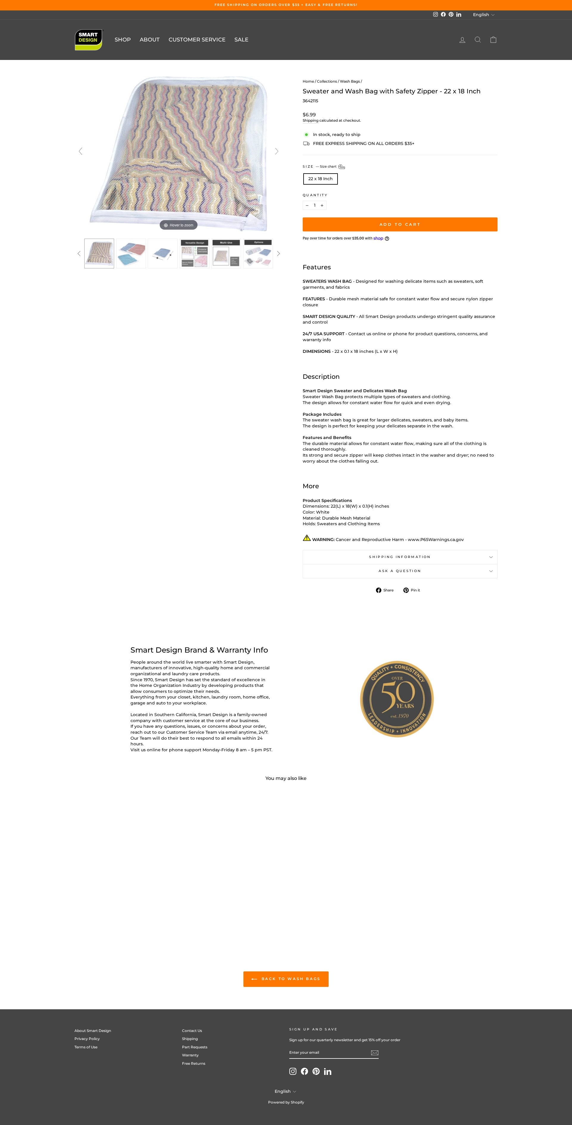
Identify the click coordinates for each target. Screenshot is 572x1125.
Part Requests (194, 1047)
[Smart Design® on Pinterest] (316, 1071)
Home (308, 81)
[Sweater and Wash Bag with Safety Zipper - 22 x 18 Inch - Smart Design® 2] (131, 253)
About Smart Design (92, 1030)
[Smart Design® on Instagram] (292, 1071)
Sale (241, 39)
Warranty (190, 1055)
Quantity (315, 195)
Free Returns (193, 1063)
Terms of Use (85, 1047)
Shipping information (400, 557)
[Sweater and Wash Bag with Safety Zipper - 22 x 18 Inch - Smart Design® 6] (258, 253)
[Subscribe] (375, 1052)
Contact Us (192, 1030)
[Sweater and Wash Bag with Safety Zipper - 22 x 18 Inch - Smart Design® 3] (162, 253)
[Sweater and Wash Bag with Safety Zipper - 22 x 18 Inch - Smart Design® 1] (99, 253)
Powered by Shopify (286, 1102)
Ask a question (400, 571)
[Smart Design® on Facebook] (304, 1071)
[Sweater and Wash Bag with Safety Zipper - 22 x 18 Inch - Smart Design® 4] (194, 253)
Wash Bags (350, 81)
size (320, 166)
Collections (327, 81)
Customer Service (197, 39)
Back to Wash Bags (290, 978)
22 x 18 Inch (320, 178)
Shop (123, 39)
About (150, 39)
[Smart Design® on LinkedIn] (327, 1071)
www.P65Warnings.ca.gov (436, 539)
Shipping (310, 120)
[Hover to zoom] (178, 153)
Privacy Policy (87, 1038)
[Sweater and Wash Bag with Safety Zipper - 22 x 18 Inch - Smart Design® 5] (226, 253)
